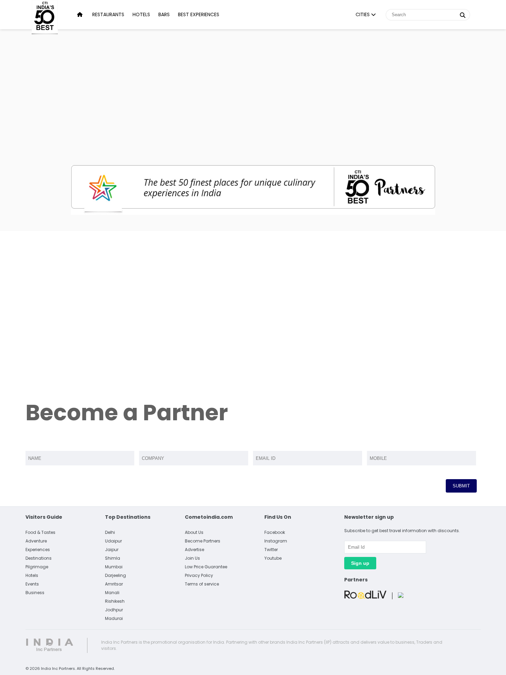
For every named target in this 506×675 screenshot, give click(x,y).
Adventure (36, 541)
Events (32, 584)
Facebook (274, 532)
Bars (164, 14)
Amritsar (114, 584)
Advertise (194, 549)
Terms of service (202, 584)
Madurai (114, 618)
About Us (194, 532)
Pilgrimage (36, 567)
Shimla (112, 558)
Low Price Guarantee (206, 567)
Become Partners (202, 541)
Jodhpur (114, 610)
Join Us (192, 558)
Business (34, 592)
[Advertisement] (253, 89)
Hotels (141, 14)
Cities (363, 14)
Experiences (37, 549)
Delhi (110, 532)
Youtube (273, 558)
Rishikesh (115, 601)
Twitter (271, 549)
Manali (112, 592)
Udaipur (113, 541)
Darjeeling (115, 575)
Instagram (275, 541)
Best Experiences (198, 14)
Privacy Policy (199, 575)
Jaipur (111, 549)
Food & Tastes (40, 532)
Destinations (38, 558)
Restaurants (108, 14)
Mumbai (114, 567)
